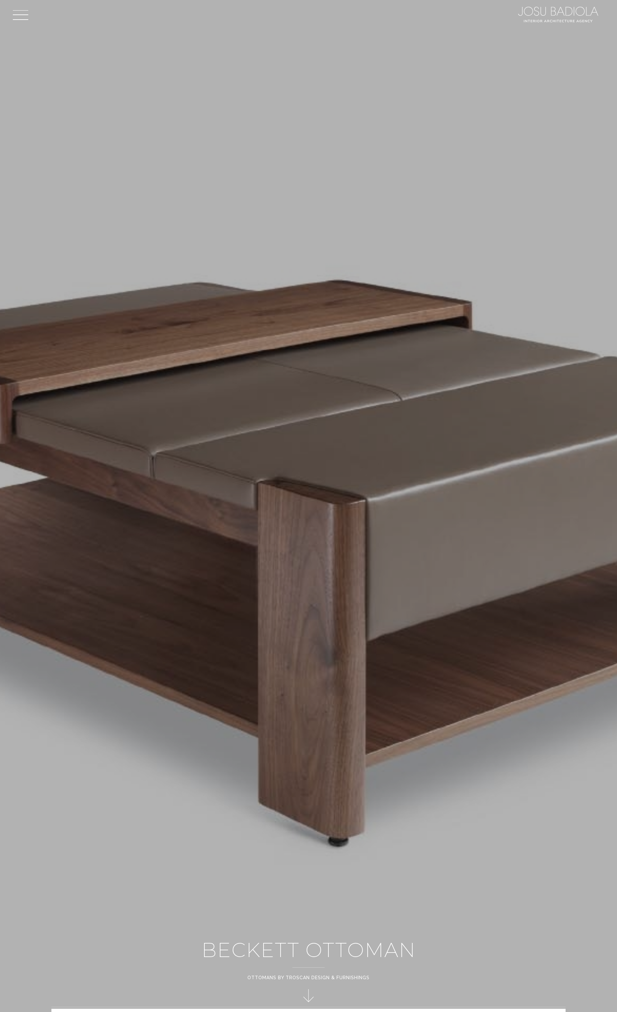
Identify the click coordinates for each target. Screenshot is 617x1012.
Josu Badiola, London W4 (559, 14)
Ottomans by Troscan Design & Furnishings (308, 977)
